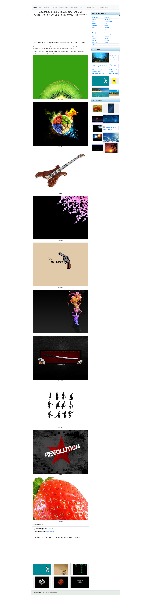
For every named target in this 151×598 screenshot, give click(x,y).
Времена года (61, 7)
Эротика (102, 7)
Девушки (71, 7)
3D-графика (46, 7)
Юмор (106, 7)
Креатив (89, 7)
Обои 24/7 (37, 7)
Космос (84, 7)
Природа (93, 7)
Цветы (98, 7)
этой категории (50, 531)
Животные (76, 7)
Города (66, 7)
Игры (81, 7)
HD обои (52, 7)
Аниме (56, 7)
